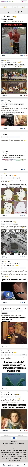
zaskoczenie (4, 313)
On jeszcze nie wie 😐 (8, 17)
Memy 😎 (3, 7)
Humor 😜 (9, 7)
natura (3, 224)
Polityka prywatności (20, 443)
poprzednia (7, 435)
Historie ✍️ (21, 7)
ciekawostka (4, 137)
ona (5, 178)
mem (3, 104)
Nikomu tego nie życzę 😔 (10, 394)
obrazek (11, 104)
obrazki (16, 104)
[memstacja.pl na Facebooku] (25, 2)
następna (20, 435)
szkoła (5, 267)
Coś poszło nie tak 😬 (8, 352)
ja (2, 267)
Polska (16, 64)
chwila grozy (17, 396)
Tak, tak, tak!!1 (6, 102)
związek (11, 354)
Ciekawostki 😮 (4, 220)
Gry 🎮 (15, 7)
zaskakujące (10, 19)
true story (4, 134)
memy (7, 104)
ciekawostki (4, 19)
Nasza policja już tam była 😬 (11, 62)
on (2, 178)
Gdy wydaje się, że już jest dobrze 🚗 (13, 309)
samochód (6, 311)
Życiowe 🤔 (3, 100)
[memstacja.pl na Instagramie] (22, 2)
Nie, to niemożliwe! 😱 (8, 222)
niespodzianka (13, 311)
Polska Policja (21, 64)
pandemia (10, 267)
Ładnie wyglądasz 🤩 (8, 176)
